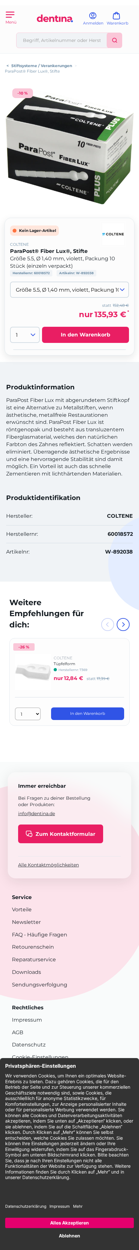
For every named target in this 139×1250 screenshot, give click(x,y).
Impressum (27, 1020)
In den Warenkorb (85, 335)
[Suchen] (114, 40)
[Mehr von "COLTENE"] (113, 234)
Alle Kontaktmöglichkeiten (48, 865)
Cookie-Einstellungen (40, 1057)
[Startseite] (55, 29)
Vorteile (22, 909)
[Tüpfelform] (33, 676)
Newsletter (26, 922)
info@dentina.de (36, 813)
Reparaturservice (34, 959)
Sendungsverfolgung (39, 985)
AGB (17, 1032)
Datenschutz (29, 1045)
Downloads (26, 972)
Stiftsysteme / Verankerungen (41, 65)
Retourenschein (33, 947)
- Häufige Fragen (45, 935)
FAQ (17, 935)
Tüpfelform (64, 663)
